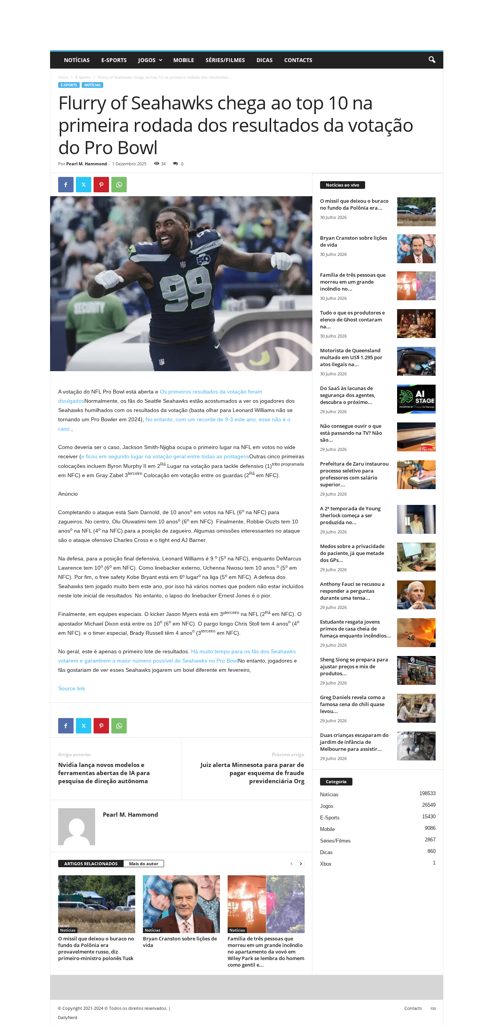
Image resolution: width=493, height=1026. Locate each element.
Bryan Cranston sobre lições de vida (180, 942)
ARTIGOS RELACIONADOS (90, 863)
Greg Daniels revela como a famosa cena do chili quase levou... (352, 704)
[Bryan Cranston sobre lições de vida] (181, 904)
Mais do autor (143, 863)
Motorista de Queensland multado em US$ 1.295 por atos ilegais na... (351, 357)
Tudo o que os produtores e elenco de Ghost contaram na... (352, 319)
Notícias (77, 60)
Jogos (147, 60)
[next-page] (301, 864)
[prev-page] (291, 864)
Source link (71, 688)
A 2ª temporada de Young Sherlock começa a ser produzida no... (350, 515)
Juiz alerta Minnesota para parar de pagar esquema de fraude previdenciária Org (252, 773)
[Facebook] (66, 184)
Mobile (183, 60)
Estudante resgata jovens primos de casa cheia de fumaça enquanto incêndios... (355, 628)
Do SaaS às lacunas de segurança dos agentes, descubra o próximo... (347, 395)
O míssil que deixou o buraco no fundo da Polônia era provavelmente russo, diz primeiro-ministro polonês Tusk (96, 948)
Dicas (265, 60)
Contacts (298, 60)
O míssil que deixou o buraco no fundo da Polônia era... (354, 204)
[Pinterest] (101, 184)
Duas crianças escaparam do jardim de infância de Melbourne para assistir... (354, 742)
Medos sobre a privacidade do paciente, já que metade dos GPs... (352, 553)
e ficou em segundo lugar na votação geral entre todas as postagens (165, 456)
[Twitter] (83, 184)
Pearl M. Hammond (86, 164)
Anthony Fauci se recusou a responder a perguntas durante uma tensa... (352, 590)
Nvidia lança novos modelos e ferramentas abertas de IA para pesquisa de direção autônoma (104, 773)
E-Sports (114, 60)
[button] (431, 60)
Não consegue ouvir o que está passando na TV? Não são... (351, 432)
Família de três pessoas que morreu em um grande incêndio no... (353, 281)
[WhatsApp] (119, 184)
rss (433, 1008)
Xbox (326, 864)
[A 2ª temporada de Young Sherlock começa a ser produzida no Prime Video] (416, 519)
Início (63, 77)
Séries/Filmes (225, 60)
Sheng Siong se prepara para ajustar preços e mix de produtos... (354, 666)
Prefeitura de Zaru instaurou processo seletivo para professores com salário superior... (354, 474)
